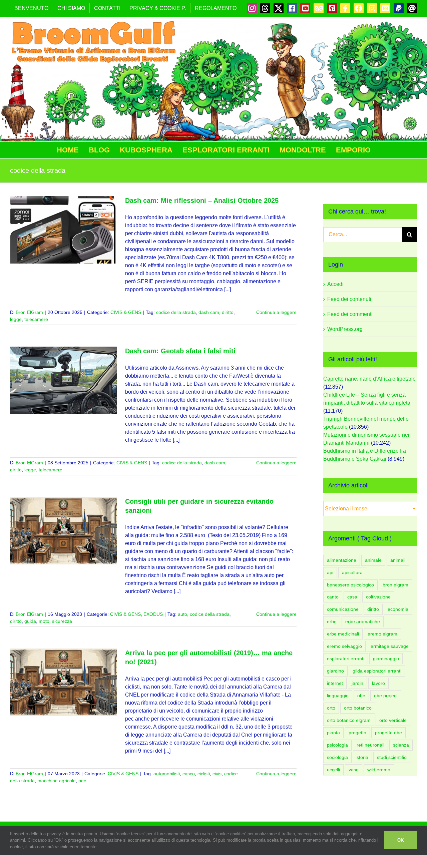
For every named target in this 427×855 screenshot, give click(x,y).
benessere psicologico (350, 584)
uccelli (333, 769)
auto (182, 614)
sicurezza (62, 621)
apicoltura (352, 572)
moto (44, 621)
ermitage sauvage (390, 646)
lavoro (378, 683)
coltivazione (378, 596)
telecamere (36, 319)
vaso (354, 769)
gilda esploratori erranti (377, 671)
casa (352, 596)
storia (362, 757)
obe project (386, 695)
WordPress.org (345, 329)
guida (30, 621)
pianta (333, 732)
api (330, 572)
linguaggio (338, 695)
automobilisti (166, 773)
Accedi (335, 284)
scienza (401, 745)
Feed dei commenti (350, 314)
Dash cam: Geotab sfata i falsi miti (180, 351)
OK (400, 840)
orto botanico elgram (349, 720)
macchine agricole (56, 780)
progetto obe (388, 732)
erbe (332, 621)
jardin (357, 683)
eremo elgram (382, 633)
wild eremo (378, 769)
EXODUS (153, 614)
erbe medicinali (343, 633)
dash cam (208, 312)
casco (188, 773)
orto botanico (358, 708)
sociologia (337, 757)
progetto (357, 732)
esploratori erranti (345, 658)
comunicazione (343, 609)
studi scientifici (392, 757)
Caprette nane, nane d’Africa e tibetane (369, 379)
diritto (228, 312)
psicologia (337, 745)
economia (398, 609)
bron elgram (395, 584)
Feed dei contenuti (349, 299)
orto (331, 708)
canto (333, 596)
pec (82, 780)
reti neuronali (370, 745)
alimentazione (341, 560)
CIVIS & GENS (125, 312)
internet (335, 683)
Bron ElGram (29, 312)
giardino (335, 671)
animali (397, 560)
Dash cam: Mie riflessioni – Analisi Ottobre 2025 (202, 200)
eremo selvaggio (344, 646)
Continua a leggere (276, 312)
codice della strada (176, 312)
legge (16, 319)
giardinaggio (386, 658)
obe (361, 695)
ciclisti (203, 773)
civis (217, 773)
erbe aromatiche (362, 621)
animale (373, 560)
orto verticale (393, 720)
